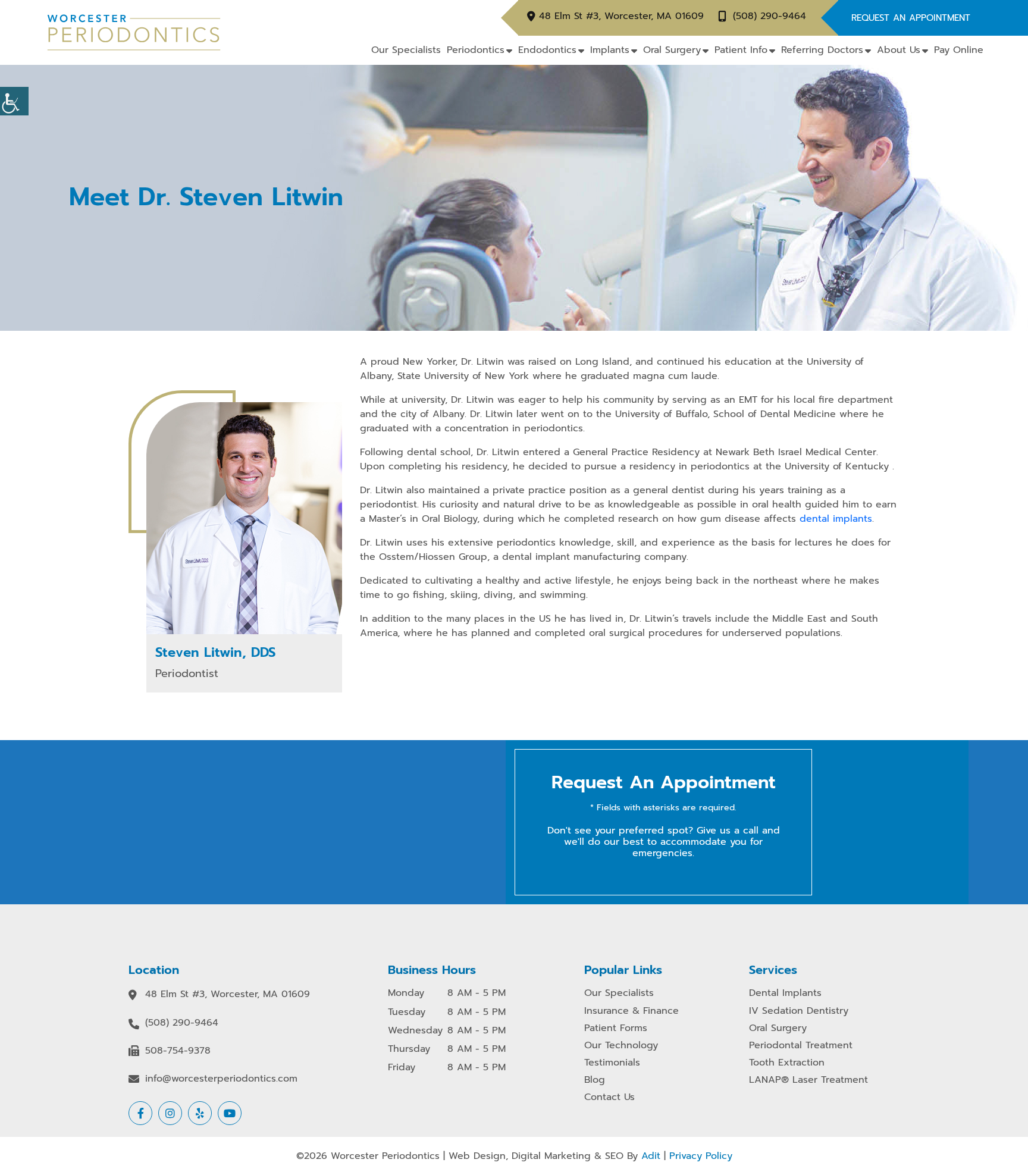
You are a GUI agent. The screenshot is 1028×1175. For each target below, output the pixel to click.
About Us (898, 50)
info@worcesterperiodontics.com (221, 1079)
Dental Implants (785, 993)
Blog (594, 1080)
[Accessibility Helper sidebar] (14, 101)
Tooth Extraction (787, 1063)
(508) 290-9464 (769, 16)
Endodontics (547, 50)
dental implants (836, 519)
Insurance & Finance (631, 1011)
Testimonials (612, 1063)
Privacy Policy (700, 1156)
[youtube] (230, 1113)
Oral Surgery (672, 50)
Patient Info (740, 50)
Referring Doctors (822, 50)
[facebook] (140, 1113)
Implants (609, 50)
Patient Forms (615, 1028)
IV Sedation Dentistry (798, 1011)
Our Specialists (406, 50)
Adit (650, 1156)
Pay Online (958, 50)
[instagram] (170, 1113)
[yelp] (200, 1113)
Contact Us (609, 1097)
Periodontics (475, 50)
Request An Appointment (910, 17)
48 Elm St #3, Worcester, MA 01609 (621, 16)
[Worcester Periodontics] (134, 32)
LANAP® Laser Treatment (808, 1080)
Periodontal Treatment (801, 1045)
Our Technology (621, 1045)
